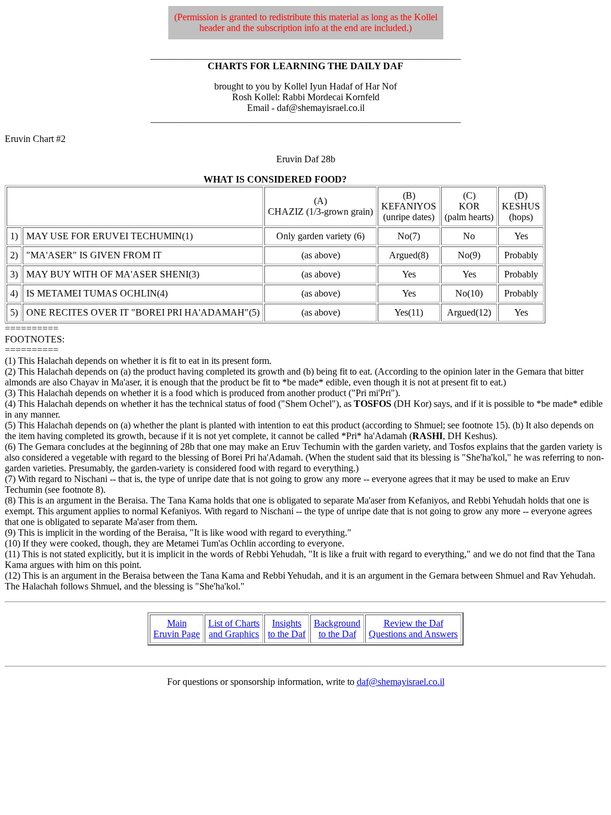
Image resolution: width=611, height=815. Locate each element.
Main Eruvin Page (176, 628)
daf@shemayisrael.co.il (401, 682)
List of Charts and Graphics (234, 628)
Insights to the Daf (287, 628)
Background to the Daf (337, 628)
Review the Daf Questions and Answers (413, 628)
